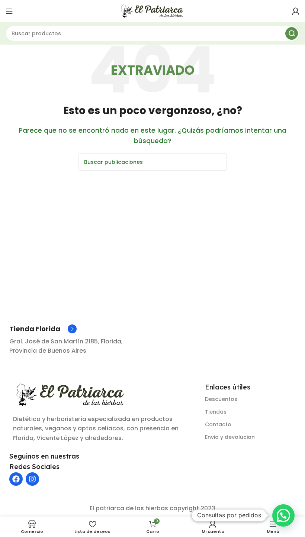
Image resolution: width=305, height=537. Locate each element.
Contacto (218, 424)
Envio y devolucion (230, 437)
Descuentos (221, 399)
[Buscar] (291, 33)
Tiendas (216, 411)
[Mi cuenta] (295, 11)
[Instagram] (32, 479)
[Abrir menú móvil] (9, 11)
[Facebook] (16, 479)
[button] (283, 515)
